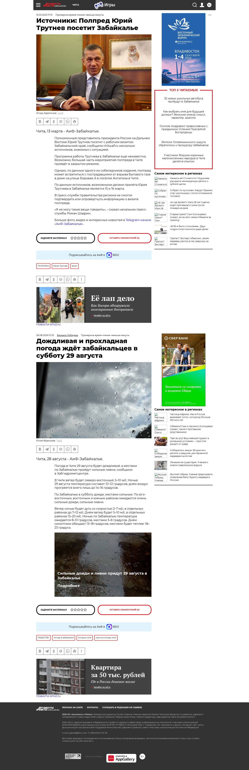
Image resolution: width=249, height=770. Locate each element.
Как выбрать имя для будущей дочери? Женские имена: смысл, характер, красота (184, 114)
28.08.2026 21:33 (45, 335)
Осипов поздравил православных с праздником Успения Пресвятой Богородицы (184, 129)
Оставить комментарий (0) (125, 238)
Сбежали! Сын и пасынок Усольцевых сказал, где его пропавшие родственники (191, 429)
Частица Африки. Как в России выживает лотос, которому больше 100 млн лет (190, 417)
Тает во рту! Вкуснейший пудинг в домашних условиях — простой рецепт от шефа (189, 441)
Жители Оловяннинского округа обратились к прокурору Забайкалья (184, 144)
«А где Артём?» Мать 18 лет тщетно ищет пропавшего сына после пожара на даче (190, 205)
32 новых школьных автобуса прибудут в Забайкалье (183, 100)
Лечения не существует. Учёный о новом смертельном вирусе (189, 464)
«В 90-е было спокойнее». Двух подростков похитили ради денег (189, 228)
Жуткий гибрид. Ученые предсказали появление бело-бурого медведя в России (191, 477)
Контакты (92, 707)
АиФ (60, 113)
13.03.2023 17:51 (44, 14)
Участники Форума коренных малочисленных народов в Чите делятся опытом (183, 158)
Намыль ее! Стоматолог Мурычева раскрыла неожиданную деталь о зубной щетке (189, 181)
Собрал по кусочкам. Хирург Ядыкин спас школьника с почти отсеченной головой (191, 193)
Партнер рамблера (93, 756)
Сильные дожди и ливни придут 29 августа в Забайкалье (102, 575)
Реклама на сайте (72, 707)
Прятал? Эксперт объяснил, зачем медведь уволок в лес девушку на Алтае (189, 241)
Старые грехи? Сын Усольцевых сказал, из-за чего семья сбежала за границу (190, 217)
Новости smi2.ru (48, 324)
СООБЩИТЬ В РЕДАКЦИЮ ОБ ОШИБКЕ (122, 707)
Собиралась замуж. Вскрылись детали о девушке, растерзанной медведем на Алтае (189, 453)
